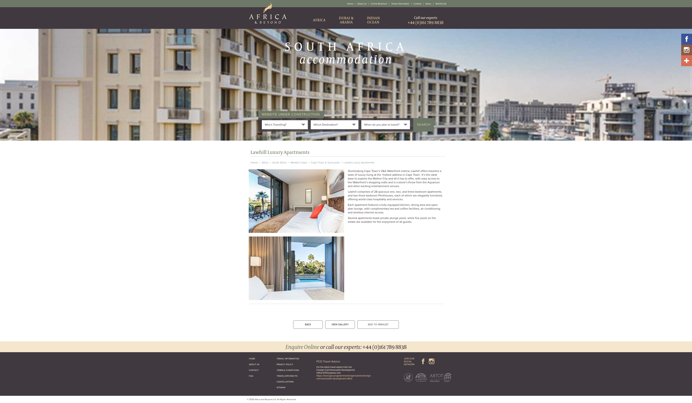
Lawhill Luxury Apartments (359, 162)
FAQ (251, 376)
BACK (308, 324)
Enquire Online (302, 347)
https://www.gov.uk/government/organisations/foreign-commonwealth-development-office (343, 377)
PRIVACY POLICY (285, 364)
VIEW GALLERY (340, 324)
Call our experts (425, 20)
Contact (417, 3)
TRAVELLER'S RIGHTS (287, 376)
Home (350, 3)
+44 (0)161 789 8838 (384, 347)
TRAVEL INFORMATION (288, 358)
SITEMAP (281, 387)
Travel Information (400, 3)
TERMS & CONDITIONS (288, 370)
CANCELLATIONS (285, 381)
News (428, 3)
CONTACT (254, 370)
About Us (362, 3)
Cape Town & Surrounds (325, 162)
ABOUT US (254, 364)
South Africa (279, 162)
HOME (252, 358)
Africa (265, 162)
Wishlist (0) (440, 3)
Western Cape (298, 162)
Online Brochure (379, 3)
